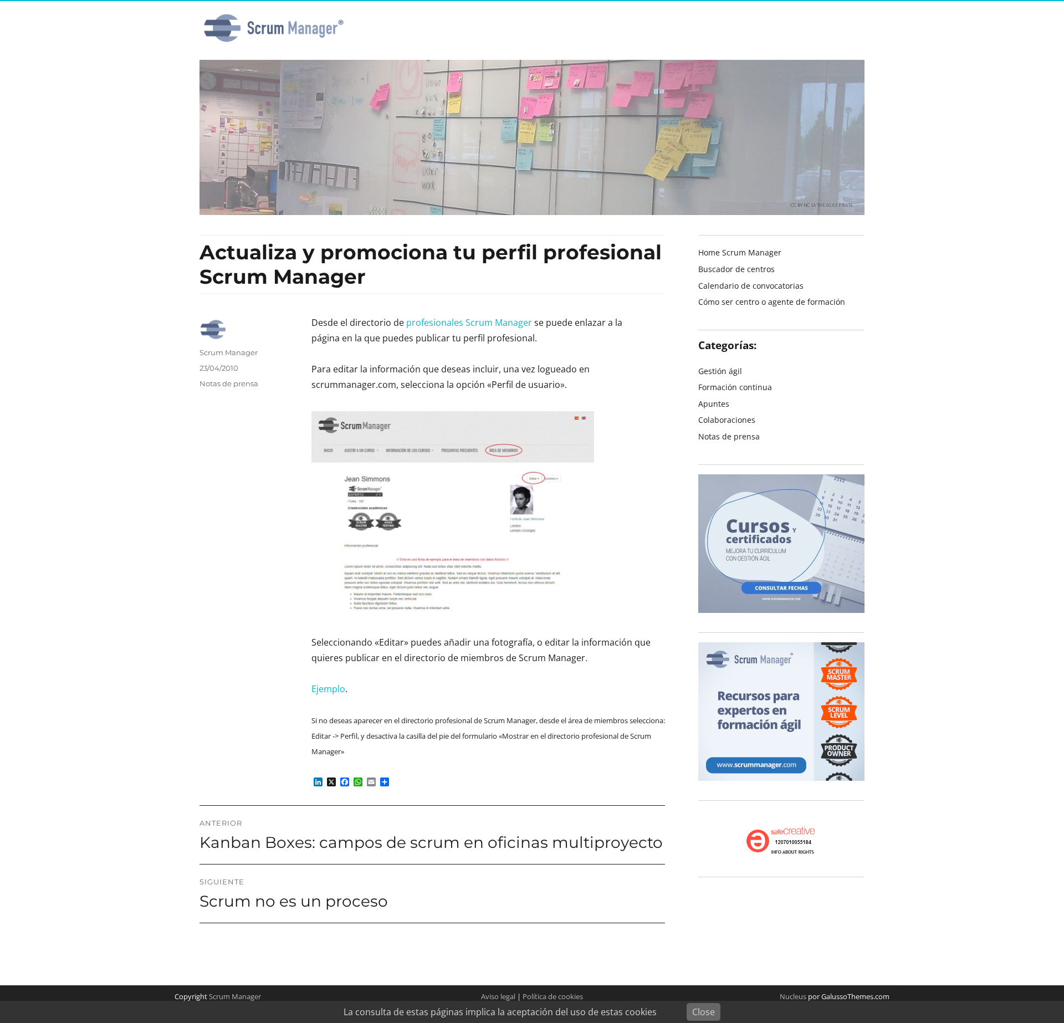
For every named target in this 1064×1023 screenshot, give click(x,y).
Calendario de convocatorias (751, 285)
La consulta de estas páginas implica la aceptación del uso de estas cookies (500, 1012)
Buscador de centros (736, 269)
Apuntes (713, 403)
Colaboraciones (726, 420)
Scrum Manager (229, 352)
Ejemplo (328, 689)
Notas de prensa (229, 383)
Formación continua (735, 387)
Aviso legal (498, 996)
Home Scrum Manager (739, 252)
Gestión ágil (720, 371)
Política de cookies (553, 996)
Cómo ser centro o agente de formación (771, 301)
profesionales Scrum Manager (469, 322)
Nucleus (793, 996)
